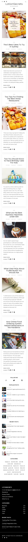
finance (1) (22, 466)
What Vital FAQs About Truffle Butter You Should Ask (14, 271)
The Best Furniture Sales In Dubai (15, 442)
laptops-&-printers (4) (8, 470)
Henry (8, 49)
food (14, 42)
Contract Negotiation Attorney (14, 431)
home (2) (16, 468)
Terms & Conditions (7, 496)
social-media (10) (8, 474)
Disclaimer (5, 492)
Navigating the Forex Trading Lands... (16, 448)
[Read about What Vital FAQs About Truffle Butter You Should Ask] (14, 285)
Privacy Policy (6, 494)
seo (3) (8, 472)
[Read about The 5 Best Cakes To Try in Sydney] (14, 59)
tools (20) (16, 474)
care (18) (21, 461)
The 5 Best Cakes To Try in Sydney (14, 46)
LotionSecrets (14, 3)
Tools (3, 511)
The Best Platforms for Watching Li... (16, 411)
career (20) (10, 463)
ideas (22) (22, 468)
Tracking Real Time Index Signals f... (15, 426)
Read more (6, 85)
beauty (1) (7, 461)
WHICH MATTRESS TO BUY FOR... (11, 527)
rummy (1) (22, 470)
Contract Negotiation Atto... (9, 523)
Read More (14, 28)
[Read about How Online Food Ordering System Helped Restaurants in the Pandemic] (14, 340)
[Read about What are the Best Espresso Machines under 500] (14, 229)
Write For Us (5, 499)
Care (3, 513)
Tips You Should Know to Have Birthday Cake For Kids (14, 161)
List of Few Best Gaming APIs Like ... (16, 400)
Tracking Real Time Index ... (9, 520)
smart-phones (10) (16, 472)
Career (4, 509)
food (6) (5, 468)
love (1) (17, 470)
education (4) (17, 463)
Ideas (3, 507)
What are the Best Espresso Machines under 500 (14, 215)
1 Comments (19, 49)
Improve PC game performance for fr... (16, 389)
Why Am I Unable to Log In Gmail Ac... (16, 394)
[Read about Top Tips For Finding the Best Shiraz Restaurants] (14, 118)
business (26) (14, 461)
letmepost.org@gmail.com (13, 490)
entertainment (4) (7, 466)
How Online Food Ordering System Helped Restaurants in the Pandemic (14, 325)
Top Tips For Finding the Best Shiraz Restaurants (14, 99)
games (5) (10, 468)
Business (4, 505)
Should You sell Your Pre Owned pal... (16, 405)
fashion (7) (15, 466)
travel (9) (22, 474)
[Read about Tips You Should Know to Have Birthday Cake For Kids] (14, 175)
